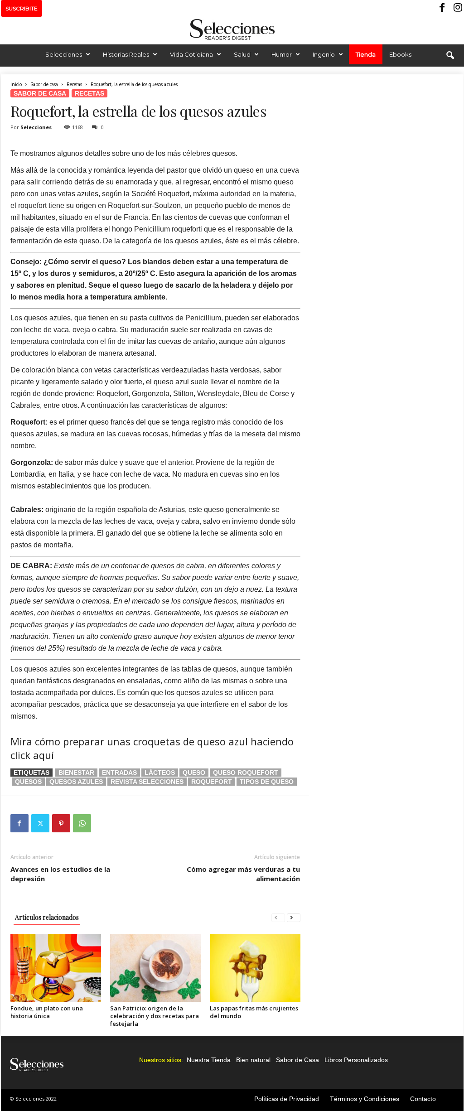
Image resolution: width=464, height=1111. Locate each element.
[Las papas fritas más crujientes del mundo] (255, 968)
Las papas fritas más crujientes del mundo (254, 1012)
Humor (281, 54)
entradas (119, 772)
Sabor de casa (44, 84)
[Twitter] (40, 823)
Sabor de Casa (297, 1059)
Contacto (423, 1098)
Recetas (74, 84)
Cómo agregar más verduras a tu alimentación (243, 874)
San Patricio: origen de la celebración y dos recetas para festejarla (154, 1016)
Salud (242, 54)
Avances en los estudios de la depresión (60, 874)
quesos (28, 781)
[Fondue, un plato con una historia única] (55, 968)
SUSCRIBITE (21, 8)
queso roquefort (245, 772)
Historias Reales (126, 54)
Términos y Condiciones (364, 1098)
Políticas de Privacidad (286, 1098)
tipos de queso (267, 781)
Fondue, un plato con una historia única (46, 1012)
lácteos (160, 772)
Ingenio (324, 54)
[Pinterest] (61, 823)
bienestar (76, 772)
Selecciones (63, 54)
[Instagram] (456, 8)
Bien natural (253, 1059)
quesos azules (76, 781)
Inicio (16, 84)
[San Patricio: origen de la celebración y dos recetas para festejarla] (155, 968)
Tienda (366, 54)
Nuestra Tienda (209, 1059)
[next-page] (293, 917)
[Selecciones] (232, 29)
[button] (450, 56)
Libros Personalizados (356, 1059)
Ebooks (400, 54)
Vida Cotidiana (191, 54)
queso (194, 772)
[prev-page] (278, 917)
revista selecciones (147, 781)
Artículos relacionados (47, 917)
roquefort (211, 781)
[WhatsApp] (82, 823)
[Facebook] (442, 8)
